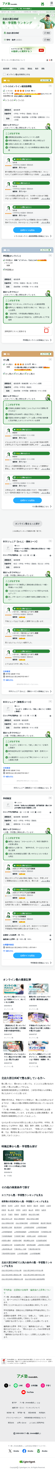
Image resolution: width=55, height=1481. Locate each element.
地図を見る (9, 680)
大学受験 (34, 1385)
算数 (43, 68)
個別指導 (6, 68)
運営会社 (11, 1422)
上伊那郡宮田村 (33, 1232)
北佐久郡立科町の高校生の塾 (11, 1275)
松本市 (10, 1205)
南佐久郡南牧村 (19, 1219)
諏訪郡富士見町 (7, 1227)
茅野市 (37, 1210)
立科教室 (6, 671)
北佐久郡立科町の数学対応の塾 (34, 1275)
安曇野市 (24, 1214)
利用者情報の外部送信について (35, 1417)
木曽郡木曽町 (17, 1240)
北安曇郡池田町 (41, 1240)
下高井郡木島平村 (34, 1249)
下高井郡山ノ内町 (20, 1249)
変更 (48, 33)
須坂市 (42, 1205)
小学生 (22, 68)
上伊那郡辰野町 (29, 1227)
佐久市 (4, 1214)
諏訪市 (36, 1205)
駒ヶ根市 (11, 1210)
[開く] (50, 555)
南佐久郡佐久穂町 (33, 1219)
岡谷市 (23, 1205)
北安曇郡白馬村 (19, 1245)
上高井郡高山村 (7, 1249)
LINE (21, 1385)
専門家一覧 (21, 1412)
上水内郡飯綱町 (35, 1253)
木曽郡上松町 (31, 1236)
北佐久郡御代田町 (22, 1223)
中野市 (18, 1210)
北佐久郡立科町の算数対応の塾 (12, 1279)
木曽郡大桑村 (6, 1240)
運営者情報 (32, 1412)
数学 (36, 68)
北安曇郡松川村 (7, 1245)
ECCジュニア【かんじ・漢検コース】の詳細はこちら (29, 691)
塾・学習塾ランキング (15, 12)
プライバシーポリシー (13, 1417)
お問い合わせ (21, 1422)
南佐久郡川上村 (7, 1219)
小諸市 (48, 1205)
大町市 (24, 1210)
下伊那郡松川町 (46, 1232)
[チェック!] (47, 331)
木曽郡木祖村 (42, 1236)
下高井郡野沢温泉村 (8, 1253)
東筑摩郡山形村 (29, 1240)
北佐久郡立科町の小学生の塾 (11, 1270)
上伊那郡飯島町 (7, 1232)
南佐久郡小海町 (34, 1214)
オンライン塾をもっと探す (27, 523)
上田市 (16, 1205)
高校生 (30, 68)
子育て (48, 1385)
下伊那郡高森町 (7, 1236)
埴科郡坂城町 (31, 1245)
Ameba (16, 1451)
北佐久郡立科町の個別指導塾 (35, 1279)
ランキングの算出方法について (14, 60)
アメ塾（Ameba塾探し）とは (30, 1402)
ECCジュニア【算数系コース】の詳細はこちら (31, 788)
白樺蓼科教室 (8, 944)
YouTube (30, 1392)
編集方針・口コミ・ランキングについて (26, 1407)
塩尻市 (43, 1210)
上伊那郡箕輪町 (41, 1227)
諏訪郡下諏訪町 (46, 1223)
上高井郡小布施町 (44, 1245)
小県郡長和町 (34, 1223)
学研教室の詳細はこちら (40, 962)
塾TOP (4, 12)
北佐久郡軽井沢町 (8, 1223)
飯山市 (31, 1210)
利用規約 (42, 1412)
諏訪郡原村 (18, 1227)
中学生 (14, 68)
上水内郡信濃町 (22, 1253)
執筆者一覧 (10, 1412)
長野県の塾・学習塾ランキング (34, 12)
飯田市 (29, 1205)
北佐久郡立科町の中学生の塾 (33, 1270)
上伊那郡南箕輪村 (20, 1232)
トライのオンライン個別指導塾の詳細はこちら (31, 236)
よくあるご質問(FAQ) (36, 1422)
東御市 (16, 1214)
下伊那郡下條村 (19, 1236)
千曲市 (10, 1214)
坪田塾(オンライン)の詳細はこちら (36, 340)
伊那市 (4, 1210)
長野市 (4, 1205)
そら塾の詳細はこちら (40, 506)
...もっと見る (45, 174)
